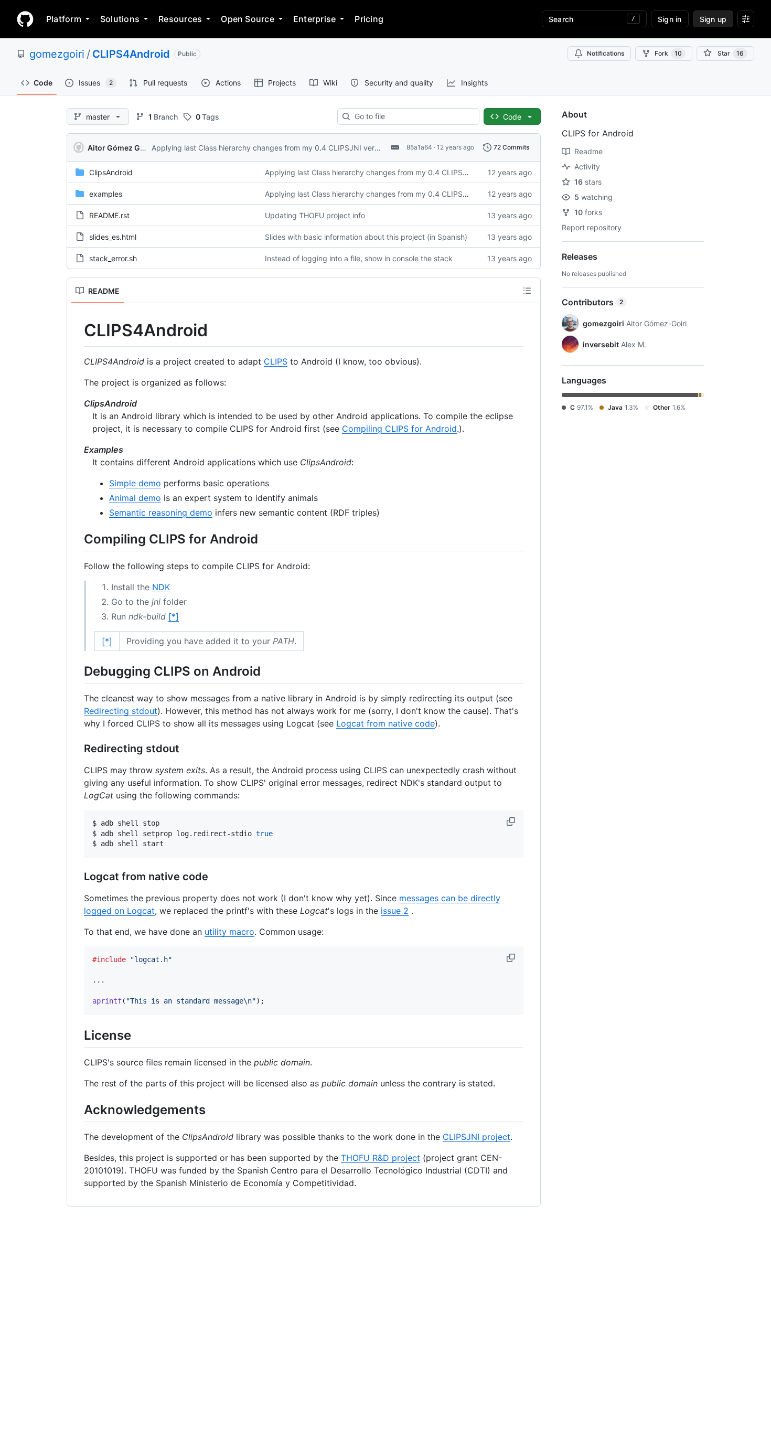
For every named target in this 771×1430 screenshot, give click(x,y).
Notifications (605, 53)
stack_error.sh (113, 258)
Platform (63, 19)
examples (105, 193)
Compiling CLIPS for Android (399, 428)
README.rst (109, 215)
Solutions (120, 19)
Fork (668, 53)
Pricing (369, 19)
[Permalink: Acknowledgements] (76, 1109)
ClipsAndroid (111, 172)
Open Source (247, 19)
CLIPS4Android (131, 54)
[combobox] (412, 116)
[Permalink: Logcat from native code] (76, 877)
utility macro (229, 931)
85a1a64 (419, 147)
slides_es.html (112, 236)
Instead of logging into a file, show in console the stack (359, 258)
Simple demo (135, 483)
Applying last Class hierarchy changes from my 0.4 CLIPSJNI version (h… (277, 147)
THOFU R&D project (380, 1157)
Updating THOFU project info (315, 215)
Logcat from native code (385, 723)
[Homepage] (25, 18)
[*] (173, 616)
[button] (512, 821)
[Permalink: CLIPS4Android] (76, 330)
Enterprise (314, 19)
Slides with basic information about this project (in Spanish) (366, 236)
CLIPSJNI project (476, 1137)
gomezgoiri (56, 54)
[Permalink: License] (76, 1035)
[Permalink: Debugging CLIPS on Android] (76, 671)
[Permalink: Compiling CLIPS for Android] (76, 538)
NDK (161, 587)
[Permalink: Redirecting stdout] (76, 748)
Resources (180, 19)
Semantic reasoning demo (160, 512)
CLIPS (275, 361)
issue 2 (395, 910)
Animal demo (135, 498)
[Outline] (527, 290)
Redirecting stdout (120, 711)
